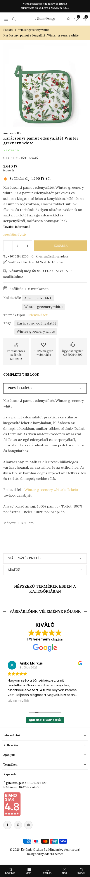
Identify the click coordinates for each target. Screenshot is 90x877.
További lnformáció (16, 227)
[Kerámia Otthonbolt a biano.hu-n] (12, 804)
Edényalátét (38, 315)
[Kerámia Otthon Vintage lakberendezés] (45, 18)
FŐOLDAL (10, 873)
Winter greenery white (33, 30)
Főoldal (8, 30)
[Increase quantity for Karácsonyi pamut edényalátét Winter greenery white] (27, 246)
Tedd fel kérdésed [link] (52, 262)
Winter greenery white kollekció (51, 489)
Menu (29, 873)
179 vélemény (38, 639)
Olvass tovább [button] (18, 701)
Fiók (64, 873)
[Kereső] (14, 19)
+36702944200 (18, 256)
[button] (6, 19)
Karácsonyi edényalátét (36, 323)
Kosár (81, 873)
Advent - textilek (38, 298)
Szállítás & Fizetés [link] (21, 262)
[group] (45, 85)
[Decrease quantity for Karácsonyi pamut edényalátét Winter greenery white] (7, 246)
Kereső (47, 873)
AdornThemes (53, 854)
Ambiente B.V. (12, 133)
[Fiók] (68, 19)
